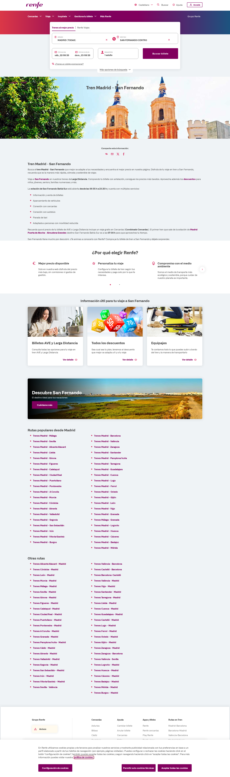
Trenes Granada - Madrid (45, 636)
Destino (123, 37)
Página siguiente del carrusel (202, 269)
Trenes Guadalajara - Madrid (108, 614)
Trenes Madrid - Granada (106, 514)
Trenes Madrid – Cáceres (106, 536)
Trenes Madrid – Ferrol (106, 486)
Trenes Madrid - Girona (44, 458)
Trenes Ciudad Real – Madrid (47, 614)
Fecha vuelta (84, 52)
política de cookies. (83, 757)
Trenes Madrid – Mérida (106, 547)
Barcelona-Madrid (177, 730)
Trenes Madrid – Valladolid (46, 514)
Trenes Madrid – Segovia (45, 519)
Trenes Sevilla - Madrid (44, 591)
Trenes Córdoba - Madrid (45, 569)
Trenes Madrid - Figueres (45, 463)
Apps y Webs (149, 719)
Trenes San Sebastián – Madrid (48, 670)
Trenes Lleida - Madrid (105, 603)
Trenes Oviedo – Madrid (106, 636)
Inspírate (62, 16)
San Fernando (42, 179)
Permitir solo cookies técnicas (138, 768)
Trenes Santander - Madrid (107, 591)
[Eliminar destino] (169, 39)
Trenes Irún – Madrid (43, 676)
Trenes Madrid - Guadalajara (108, 469)
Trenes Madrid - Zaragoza (107, 446)
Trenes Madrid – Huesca (106, 531)
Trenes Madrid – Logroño (106, 525)
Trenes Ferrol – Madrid (106, 631)
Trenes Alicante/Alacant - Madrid (49, 563)
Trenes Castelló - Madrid (106, 619)
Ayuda (179, 4)
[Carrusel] (115, 269)
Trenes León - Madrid (43, 575)
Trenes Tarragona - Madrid (107, 597)
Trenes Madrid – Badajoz (106, 542)
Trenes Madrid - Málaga (45, 435)
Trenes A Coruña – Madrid (47, 631)
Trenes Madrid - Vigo (104, 508)
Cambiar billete (124, 725)
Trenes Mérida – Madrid (106, 687)
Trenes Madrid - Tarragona (107, 463)
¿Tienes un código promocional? (69, 64)
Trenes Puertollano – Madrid (47, 619)
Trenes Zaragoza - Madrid (107, 647)
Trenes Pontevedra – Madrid (47, 625)
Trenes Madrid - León (104, 503)
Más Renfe (105, 16)
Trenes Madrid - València (106, 441)
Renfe (146, 725)
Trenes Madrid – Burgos (45, 542)
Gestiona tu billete (83, 16)
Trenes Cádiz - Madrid (44, 647)
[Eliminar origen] (106, 39)
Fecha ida (62, 52)
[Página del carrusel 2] (120, 285)
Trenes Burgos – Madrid (106, 692)
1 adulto (108, 55)
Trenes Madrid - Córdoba (45, 503)
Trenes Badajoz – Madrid (106, 681)
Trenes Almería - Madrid (45, 653)
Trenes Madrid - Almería (45, 508)
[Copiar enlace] (106, 154)
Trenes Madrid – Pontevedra (47, 486)
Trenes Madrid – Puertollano (47, 480)
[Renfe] (34, 5)
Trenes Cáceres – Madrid (106, 676)
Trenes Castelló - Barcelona (108, 569)
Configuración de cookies (55, 768)
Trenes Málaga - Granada (106, 519)
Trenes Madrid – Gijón (105, 497)
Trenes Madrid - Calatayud (46, 469)
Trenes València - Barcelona (108, 563)
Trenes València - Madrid (106, 580)
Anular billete (123, 730)
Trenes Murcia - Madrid (44, 580)
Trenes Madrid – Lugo (105, 480)
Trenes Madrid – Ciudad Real (47, 475)
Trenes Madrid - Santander (107, 452)
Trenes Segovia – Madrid (45, 664)
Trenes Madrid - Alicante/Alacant (49, 446)
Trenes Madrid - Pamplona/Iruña (110, 458)
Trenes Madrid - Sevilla (44, 441)
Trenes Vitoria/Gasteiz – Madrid (49, 681)
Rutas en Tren (175, 719)
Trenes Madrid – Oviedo (106, 491)
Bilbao (94, 730)
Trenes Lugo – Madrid (105, 625)
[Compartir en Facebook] (123, 154)
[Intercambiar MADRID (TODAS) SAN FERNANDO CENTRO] (114, 39)
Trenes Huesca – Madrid (106, 670)
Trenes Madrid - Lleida (44, 452)
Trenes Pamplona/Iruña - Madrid (49, 642)
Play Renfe (148, 735)
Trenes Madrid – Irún (43, 531)
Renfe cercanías (151, 730)
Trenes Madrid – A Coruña (46, 491)
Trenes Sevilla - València (45, 687)
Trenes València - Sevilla (106, 659)
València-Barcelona (178, 735)
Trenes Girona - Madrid (44, 597)
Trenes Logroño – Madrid (106, 664)
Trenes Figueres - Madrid (45, 603)
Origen (60, 37)
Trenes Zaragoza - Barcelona (108, 653)
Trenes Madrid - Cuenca (106, 475)
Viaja (47, 16)
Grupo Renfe (194, 16)
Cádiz (94, 735)
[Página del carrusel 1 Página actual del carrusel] (110, 285)
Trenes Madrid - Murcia (44, 497)
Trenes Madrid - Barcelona (107, 435)
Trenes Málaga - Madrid (45, 586)
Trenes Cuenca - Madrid (106, 608)
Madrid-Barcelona (177, 725)
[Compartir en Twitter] (118, 154)
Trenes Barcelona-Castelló (107, 575)
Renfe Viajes (83, 27)
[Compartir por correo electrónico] (112, 154)
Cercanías (33, 16)
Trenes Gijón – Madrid (105, 642)
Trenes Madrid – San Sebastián (48, 525)
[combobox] (79, 40)
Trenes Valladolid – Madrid (46, 659)
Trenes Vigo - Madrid (104, 586)
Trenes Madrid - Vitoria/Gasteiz (48, 536)
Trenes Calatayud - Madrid (46, 608)
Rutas (24, 82)
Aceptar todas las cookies (174, 768)
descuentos (190, 179)
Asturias (95, 725)
